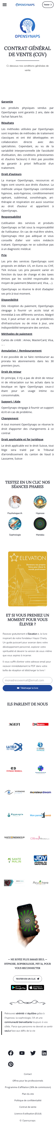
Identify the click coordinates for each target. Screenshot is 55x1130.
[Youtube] (22, 1053)
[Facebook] (11, 1053)
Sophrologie (15, 534)
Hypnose (40, 513)
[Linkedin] (44, 1053)
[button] (4, 4)
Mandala (40, 534)
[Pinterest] (11, 1064)
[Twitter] (33, 1053)
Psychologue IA (14, 513)
